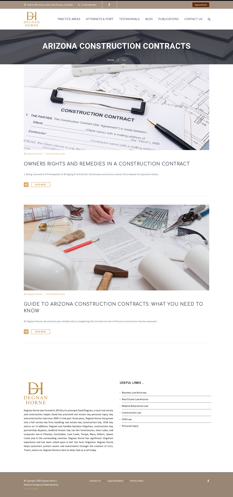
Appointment (201, 4)
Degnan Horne (35, 153)
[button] (26, 184)
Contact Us (193, 19)
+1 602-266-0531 (89, 4)
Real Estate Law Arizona (135, 399)
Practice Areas (69, 19)
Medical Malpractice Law (135, 405)
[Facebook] (109, 4)
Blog (149, 19)
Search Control (31, 488)
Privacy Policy (136, 481)
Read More (40, 184)
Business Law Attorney (134, 392)
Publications (168, 19)
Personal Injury (130, 425)
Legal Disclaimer (115, 481)
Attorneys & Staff (99, 19)
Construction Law (55, 153)
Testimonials (129, 19)
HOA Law (127, 419)
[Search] (209, 19)
